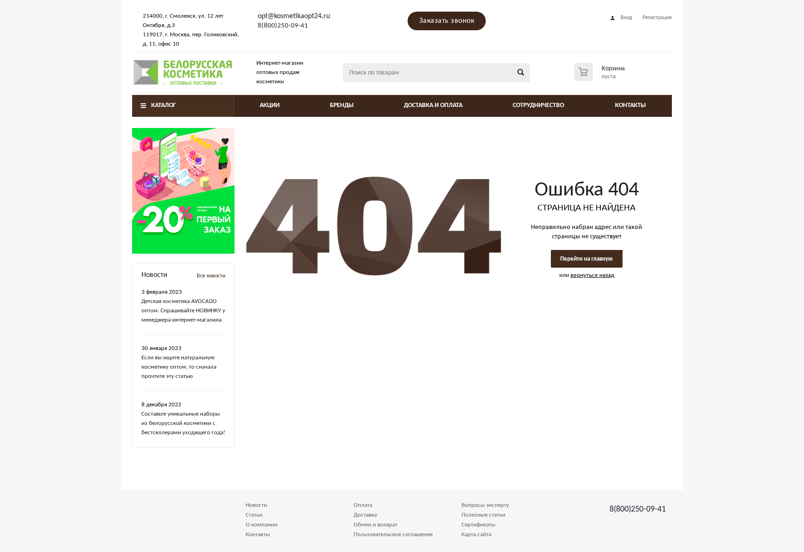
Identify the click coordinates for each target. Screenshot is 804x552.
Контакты (630, 105)
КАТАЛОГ (163, 105)
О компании (261, 525)
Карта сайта (476, 535)
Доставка (365, 515)
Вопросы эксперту (485, 505)
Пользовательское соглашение (393, 535)
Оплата (363, 505)
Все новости (211, 276)
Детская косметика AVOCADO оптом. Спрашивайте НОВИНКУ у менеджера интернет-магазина (183, 310)
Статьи (254, 515)
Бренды (342, 105)
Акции (270, 105)
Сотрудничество (538, 105)
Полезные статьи (483, 515)
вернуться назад (592, 274)
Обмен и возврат (375, 525)
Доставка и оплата (433, 105)
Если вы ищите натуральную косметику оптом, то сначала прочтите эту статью (178, 367)
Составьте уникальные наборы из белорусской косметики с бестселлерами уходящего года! (183, 423)
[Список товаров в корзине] (601, 78)
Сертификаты (479, 525)
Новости (256, 505)
